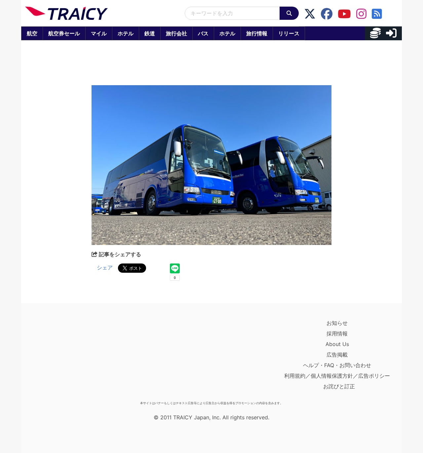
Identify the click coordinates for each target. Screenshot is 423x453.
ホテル (126, 33)
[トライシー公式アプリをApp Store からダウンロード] (63, 358)
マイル (99, 33)
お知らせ (337, 323)
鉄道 (149, 33)
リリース (288, 33)
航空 (32, 33)
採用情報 (337, 333)
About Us (337, 344)
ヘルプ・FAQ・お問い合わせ (337, 365)
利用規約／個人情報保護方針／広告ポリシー (337, 375)
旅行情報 (256, 33)
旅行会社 (176, 33)
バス (203, 33)
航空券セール (64, 33)
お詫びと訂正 (339, 386)
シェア (105, 267)
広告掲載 (337, 354)
